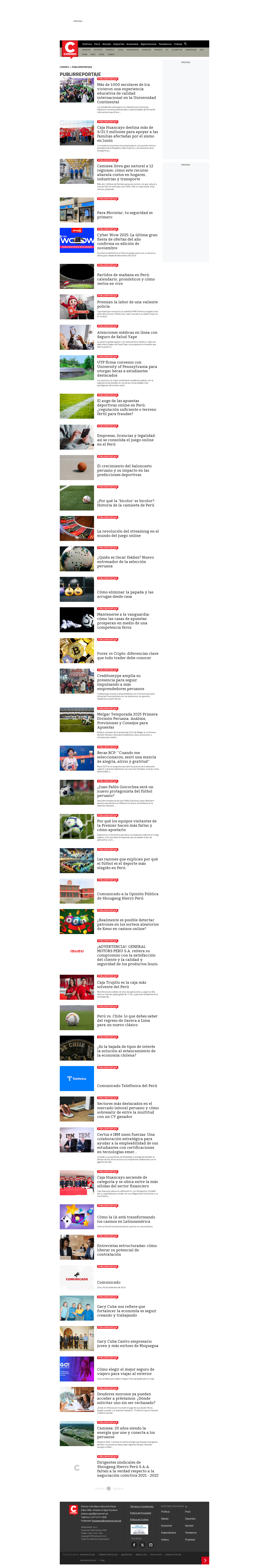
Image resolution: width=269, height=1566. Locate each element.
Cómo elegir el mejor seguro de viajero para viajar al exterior (125, 1371)
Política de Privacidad (140, 1513)
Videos (178, 44)
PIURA (84, 54)
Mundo (106, 44)
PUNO (93, 54)
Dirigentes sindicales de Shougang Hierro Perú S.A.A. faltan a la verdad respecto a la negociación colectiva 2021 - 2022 (127, 1469)
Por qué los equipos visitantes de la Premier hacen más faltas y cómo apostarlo (127, 825)
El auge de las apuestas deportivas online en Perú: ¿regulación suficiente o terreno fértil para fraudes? (126, 407)
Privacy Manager (101, 1542)
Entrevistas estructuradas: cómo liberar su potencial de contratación (127, 1250)
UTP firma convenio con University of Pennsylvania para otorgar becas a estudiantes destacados (127, 369)
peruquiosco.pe (88, 1560)
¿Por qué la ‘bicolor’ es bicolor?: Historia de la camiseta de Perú (126, 503)
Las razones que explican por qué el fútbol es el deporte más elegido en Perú (127, 863)
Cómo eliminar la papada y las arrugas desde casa (125, 594)
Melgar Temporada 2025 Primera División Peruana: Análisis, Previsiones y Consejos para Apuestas (127, 720)
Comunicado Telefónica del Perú (127, 1086)
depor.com (141, 1554)
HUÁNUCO (158, 50)
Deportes (118, 44)
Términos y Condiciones (141, 1506)
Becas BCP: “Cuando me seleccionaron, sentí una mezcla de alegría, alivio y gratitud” (126, 757)
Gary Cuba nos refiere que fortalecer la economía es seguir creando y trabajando (126, 1311)
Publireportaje (107, 79)
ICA (167, 50)
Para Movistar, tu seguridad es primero (125, 215)
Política (87, 44)
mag (102, 1560)
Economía (132, 44)
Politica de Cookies (139, 1519)
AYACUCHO (98, 50)
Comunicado (108, 1282)
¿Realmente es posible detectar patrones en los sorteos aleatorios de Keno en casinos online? (128, 924)
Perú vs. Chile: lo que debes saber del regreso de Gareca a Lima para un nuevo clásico (127, 1020)
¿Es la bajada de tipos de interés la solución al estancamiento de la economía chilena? (126, 1051)
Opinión (189, 1525)
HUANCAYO (146, 50)
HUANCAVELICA (133, 50)
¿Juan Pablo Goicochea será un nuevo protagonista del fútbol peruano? (125, 791)
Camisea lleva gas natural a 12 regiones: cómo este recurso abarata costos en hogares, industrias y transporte (125, 172)
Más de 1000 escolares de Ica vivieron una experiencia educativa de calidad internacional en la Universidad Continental (126, 93)
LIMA (202, 50)
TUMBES (111, 54)
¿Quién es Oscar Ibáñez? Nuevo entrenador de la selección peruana (125, 561)
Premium (190, 1539)
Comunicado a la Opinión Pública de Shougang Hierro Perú (127, 896)
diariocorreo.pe (173, 1554)
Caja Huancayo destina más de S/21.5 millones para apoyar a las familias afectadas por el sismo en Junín (127, 134)
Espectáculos (148, 44)
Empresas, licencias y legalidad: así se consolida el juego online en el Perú (126, 440)
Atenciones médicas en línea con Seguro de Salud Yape (127, 334)
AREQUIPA (86, 50)
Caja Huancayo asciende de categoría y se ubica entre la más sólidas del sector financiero (127, 1181)
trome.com (156, 1554)
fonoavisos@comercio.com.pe (106, 1521)
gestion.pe (126, 1554)
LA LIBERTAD (177, 50)
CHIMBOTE (110, 50)
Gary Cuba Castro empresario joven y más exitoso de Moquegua (127, 1343)
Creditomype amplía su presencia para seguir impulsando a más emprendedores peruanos (120, 682)
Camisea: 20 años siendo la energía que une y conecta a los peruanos (126, 1432)
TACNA (101, 54)
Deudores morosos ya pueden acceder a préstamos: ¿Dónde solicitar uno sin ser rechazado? (126, 1398)
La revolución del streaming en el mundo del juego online (128, 533)
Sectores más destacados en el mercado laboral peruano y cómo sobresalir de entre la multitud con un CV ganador (128, 1110)
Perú (97, 44)
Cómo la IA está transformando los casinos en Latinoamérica (126, 1219)
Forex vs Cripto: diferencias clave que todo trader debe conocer (127, 655)
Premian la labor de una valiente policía (127, 304)
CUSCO (120, 50)
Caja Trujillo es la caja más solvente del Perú (121, 984)
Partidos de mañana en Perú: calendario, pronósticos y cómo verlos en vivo (126, 279)
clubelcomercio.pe (108, 1554)
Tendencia (165, 44)
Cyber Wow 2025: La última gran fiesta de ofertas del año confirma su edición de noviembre (127, 241)
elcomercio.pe (87, 1554)
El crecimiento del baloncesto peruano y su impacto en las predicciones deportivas (124, 470)
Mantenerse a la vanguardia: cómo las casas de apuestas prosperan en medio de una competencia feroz (123, 621)
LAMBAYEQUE (190, 50)
